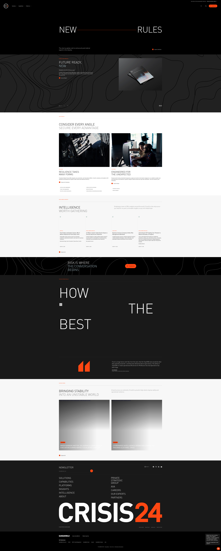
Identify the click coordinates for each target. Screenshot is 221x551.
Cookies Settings (159, 527)
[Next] (67, 105)
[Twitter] (156, 466)
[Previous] (64, 105)
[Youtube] (161, 466)
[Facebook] (153, 466)
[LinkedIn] (158, 466)
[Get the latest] (91, 470)
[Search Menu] (205, 6)
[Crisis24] (6, 6)
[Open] (201, 6)
